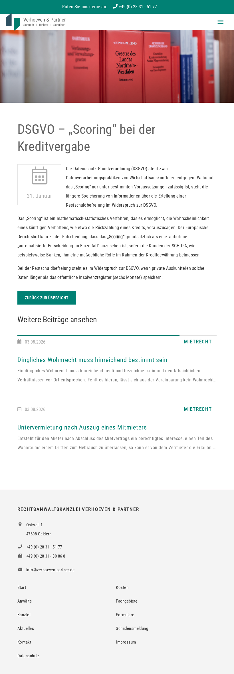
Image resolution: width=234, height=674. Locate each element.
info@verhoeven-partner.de (50, 569)
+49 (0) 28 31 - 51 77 (138, 6)
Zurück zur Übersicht (46, 297)
